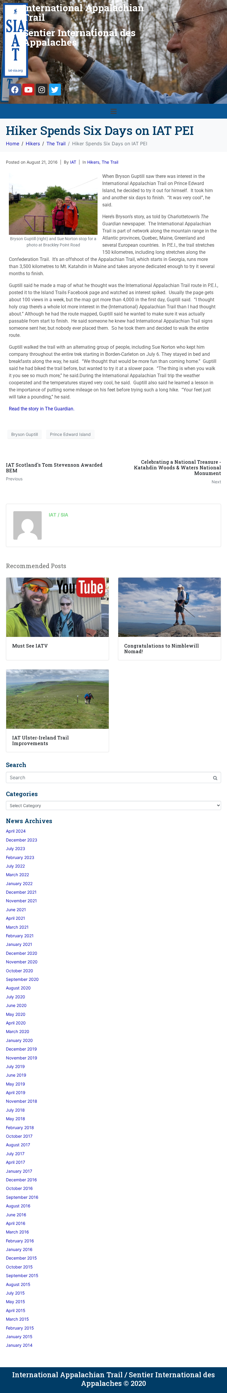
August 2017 (18, 1144)
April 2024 (16, 830)
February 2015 (20, 1327)
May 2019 (15, 1083)
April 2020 (16, 1022)
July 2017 (15, 1153)
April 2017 (15, 1162)
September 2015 (22, 1275)
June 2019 (16, 1075)
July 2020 (15, 996)
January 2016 (19, 1249)
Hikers (93, 162)
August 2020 (18, 987)
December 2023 (21, 839)
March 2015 (17, 1319)
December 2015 (21, 1257)
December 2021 (21, 892)
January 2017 (19, 1171)
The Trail (110, 162)
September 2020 (22, 979)
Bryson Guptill (24, 434)
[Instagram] (42, 89)
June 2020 (16, 1005)
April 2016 (15, 1223)
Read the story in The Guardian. (41, 409)
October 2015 (19, 1266)
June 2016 (16, 1214)
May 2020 (15, 1014)
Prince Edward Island (70, 434)
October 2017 (19, 1136)
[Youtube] (28, 89)
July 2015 (15, 1292)
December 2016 (21, 1179)
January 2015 (19, 1336)
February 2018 (20, 1127)
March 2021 (17, 927)
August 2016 (18, 1205)
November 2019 (21, 1057)
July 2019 (15, 1066)
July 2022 (15, 865)
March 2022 (17, 874)
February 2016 (20, 1240)
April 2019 (15, 1092)
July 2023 (15, 848)
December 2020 (21, 953)
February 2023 (20, 857)
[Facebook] (15, 89)
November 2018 (21, 1101)
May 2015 (15, 1301)
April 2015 (15, 1310)
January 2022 (19, 883)
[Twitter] (55, 89)
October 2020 (19, 970)
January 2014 (19, 1345)
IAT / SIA (58, 515)
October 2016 (19, 1188)
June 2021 (16, 909)
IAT (73, 162)
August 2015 (18, 1284)
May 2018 (15, 1118)
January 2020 (19, 1040)
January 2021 (19, 944)
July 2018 (15, 1110)
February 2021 (20, 935)
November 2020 (22, 961)
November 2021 (21, 900)
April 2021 (15, 918)
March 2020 (17, 1031)
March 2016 (17, 1231)
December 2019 (21, 1048)
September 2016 (22, 1197)
